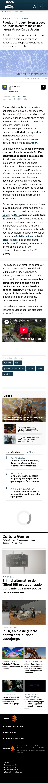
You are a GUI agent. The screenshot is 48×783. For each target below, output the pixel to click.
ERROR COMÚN (8, 694)
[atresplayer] (35, 7)
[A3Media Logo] (9, 721)
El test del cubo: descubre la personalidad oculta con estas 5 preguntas (25, 494)
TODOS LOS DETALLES (34, 661)
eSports (34, 540)
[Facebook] (10, 88)
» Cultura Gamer (18, 11)
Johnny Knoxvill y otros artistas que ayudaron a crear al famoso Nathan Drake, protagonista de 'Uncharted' (33, 668)
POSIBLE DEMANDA (10, 627)
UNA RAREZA (16, 473)
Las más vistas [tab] (13, 452)
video (40, 368)
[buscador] (40, 7)
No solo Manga (18, 543)
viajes (17, 362)
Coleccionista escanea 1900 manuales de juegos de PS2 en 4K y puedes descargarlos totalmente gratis (34, 703)
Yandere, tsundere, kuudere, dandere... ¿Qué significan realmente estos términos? (24, 463)
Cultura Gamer (15, 536)
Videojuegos (22, 540)
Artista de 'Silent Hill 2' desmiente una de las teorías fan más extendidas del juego (10, 700)
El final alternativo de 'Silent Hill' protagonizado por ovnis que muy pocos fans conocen (24, 478)
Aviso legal (6, 762)
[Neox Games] (11, 7)
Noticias (6, 543)
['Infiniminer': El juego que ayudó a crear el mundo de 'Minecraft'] (13, 653)
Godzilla (7, 374)
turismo (7, 362)
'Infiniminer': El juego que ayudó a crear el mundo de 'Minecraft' (12, 666)
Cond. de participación (10, 770)
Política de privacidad (9, 765)
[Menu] (44, 7)
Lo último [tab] (30, 452)
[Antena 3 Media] (8, 749)
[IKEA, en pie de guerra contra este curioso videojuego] (24, 612)
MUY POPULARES (17, 458)
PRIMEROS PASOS (9, 661)
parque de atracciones (14, 368)
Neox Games (6, 11)
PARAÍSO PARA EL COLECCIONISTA (32, 695)
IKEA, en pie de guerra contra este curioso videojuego (19, 635)
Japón (30, 368)
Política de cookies (9, 767)
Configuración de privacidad (12, 772)
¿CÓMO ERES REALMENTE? (22, 489)
